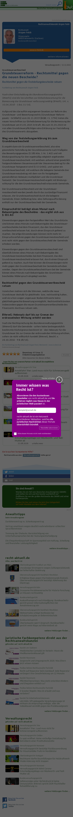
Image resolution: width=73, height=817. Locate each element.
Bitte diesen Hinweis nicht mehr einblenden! (34, 434)
